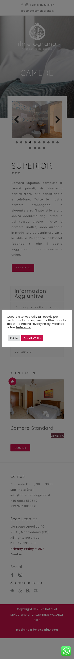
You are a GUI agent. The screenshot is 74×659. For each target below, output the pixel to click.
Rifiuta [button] (14, 338)
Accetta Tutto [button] (32, 338)
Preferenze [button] (23, 327)
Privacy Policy (41, 324)
